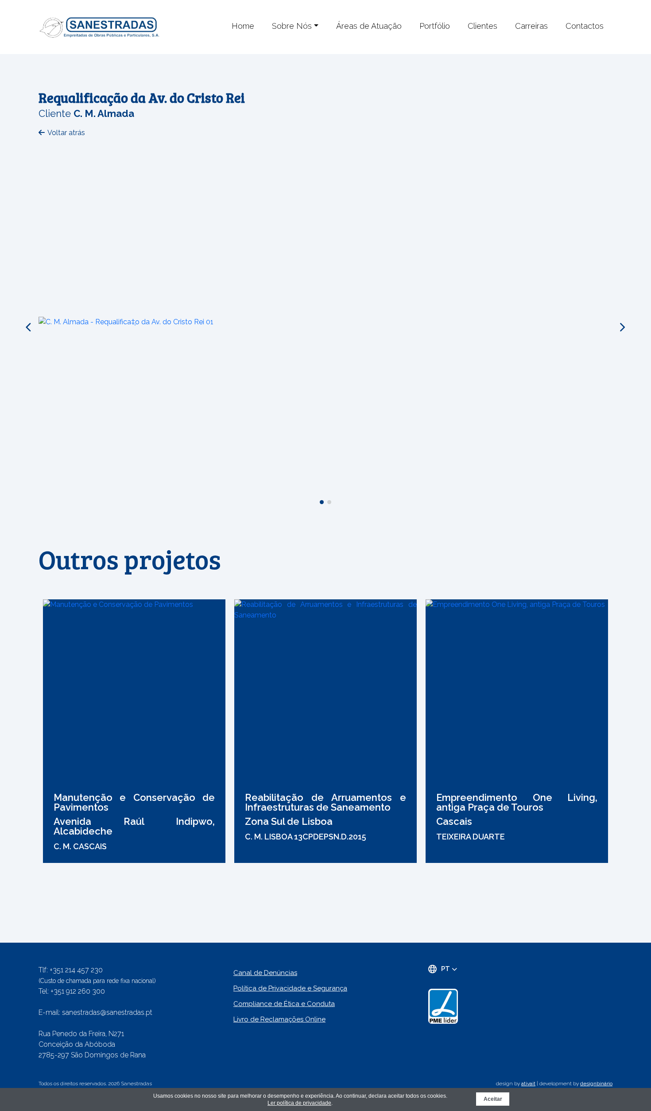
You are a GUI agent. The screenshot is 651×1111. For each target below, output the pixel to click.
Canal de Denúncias (265, 973)
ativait (528, 1083)
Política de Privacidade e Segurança (290, 988)
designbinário (596, 1083)
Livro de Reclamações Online (279, 1019)
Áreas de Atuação (369, 26)
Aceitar (493, 1099)
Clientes (482, 26)
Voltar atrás (66, 132)
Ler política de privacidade (299, 1103)
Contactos (585, 26)
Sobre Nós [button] (292, 26)
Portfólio (434, 26)
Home (243, 26)
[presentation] (29, 327)
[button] (322, 502)
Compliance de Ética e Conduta (284, 1004)
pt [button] (446, 969)
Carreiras (531, 26)
